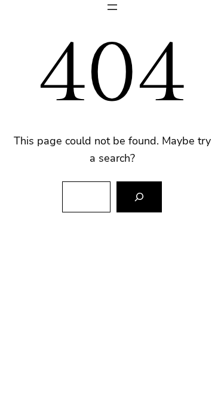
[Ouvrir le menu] (112, 7)
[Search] (139, 196)
